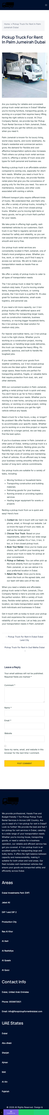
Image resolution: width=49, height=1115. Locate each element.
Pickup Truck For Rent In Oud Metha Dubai (25, 647)
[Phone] (41, 1112)
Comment (9, 685)
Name (8, 707)
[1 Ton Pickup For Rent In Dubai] (8, 5)
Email (7, 720)
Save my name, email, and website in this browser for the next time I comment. (23, 751)
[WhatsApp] (26, 1112)
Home (7, 24)
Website (8, 733)
